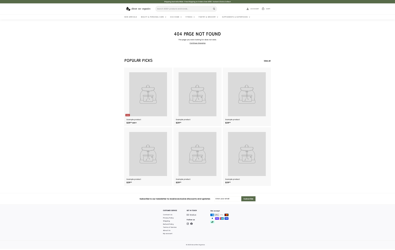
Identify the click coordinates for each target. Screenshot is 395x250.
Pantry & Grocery (207, 17)
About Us (166, 230)
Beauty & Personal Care (153, 17)
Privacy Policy (168, 218)
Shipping (166, 221)
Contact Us (167, 215)
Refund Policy (168, 224)
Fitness (189, 17)
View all (267, 61)
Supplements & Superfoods (235, 17)
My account (167, 233)
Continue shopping (198, 43)
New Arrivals (130, 17)
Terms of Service (170, 227)
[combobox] (186, 9)
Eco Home (175, 17)
